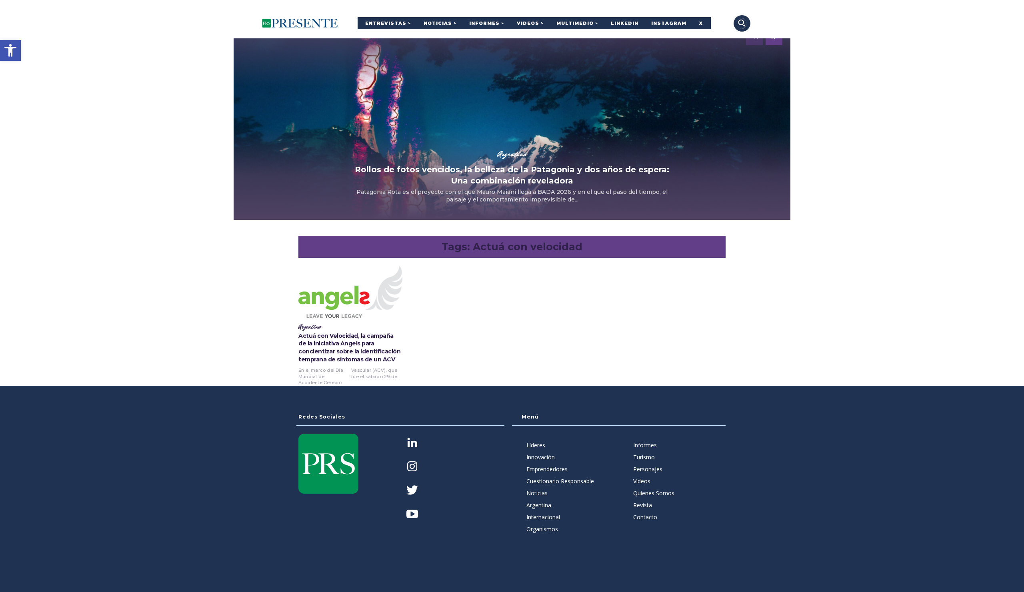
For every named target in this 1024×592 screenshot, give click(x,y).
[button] (10, 50)
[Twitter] (412, 491)
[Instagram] (412, 467)
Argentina (512, 154)
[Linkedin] (412, 443)
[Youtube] (412, 514)
